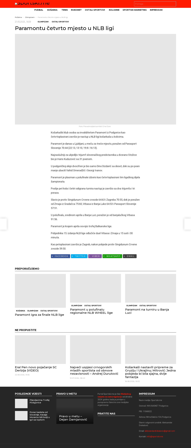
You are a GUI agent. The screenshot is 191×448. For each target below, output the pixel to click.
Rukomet (76, 10)
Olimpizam (32, 311)
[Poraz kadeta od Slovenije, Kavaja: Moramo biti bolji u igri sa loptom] (21, 415)
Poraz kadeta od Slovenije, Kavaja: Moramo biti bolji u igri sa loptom (40, 416)
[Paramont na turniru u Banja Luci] (150, 288)
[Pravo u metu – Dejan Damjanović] (75, 411)
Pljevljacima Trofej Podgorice (39, 401)
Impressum (156, 10)
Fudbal (38, 10)
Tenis (65, 10)
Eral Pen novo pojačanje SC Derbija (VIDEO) (36, 368)
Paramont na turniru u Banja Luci (147, 311)
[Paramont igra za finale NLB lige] (40, 291)
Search (173, 4)
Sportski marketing (135, 10)
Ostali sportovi (95, 10)
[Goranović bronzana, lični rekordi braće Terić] (3, 224)
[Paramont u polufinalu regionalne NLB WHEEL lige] (95, 288)
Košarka (52, 10)
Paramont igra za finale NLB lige (39, 314)
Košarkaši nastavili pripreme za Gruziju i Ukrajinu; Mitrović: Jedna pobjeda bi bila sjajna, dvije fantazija (150, 372)
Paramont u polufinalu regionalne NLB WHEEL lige (91, 311)
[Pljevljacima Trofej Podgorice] (21, 403)
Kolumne (114, 10)
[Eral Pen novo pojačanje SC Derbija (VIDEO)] (40, 349)
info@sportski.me (155, 436)
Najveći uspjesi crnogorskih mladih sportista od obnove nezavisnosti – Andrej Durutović (94, 370)
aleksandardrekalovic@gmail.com (160, 431)
